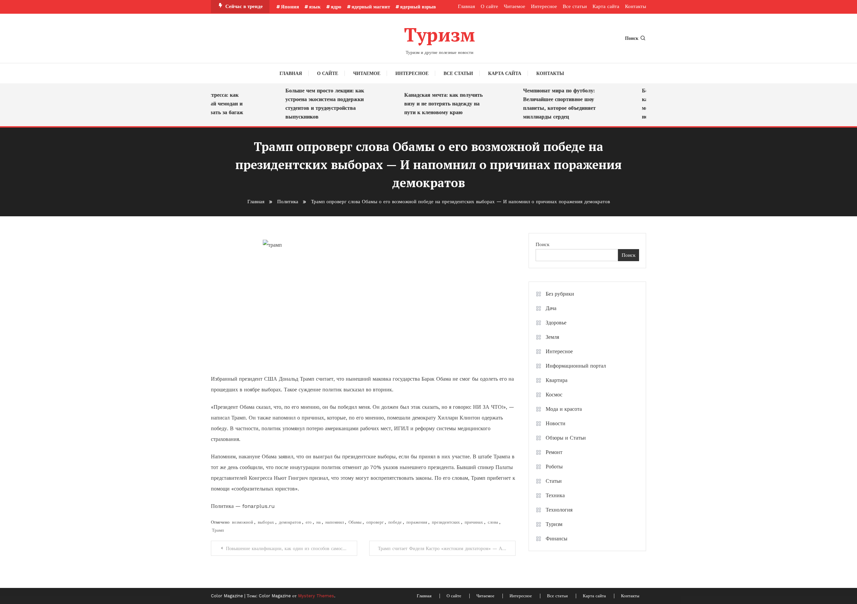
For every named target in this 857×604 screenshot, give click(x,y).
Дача (551, 308)
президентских (446, 522)
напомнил (334, 522)
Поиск (631, 38)
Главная (466, 6)
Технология (559, 510)
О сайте (489, 6)
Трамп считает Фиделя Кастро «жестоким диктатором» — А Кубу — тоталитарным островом (447, 548)
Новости (555, 423)
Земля (552, 337)
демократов (290, 522)
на (318, 522)
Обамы (355, 522)
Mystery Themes (316, 595)
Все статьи (575, 6)
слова (493, 522)
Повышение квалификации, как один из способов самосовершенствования (291, 548)
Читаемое (514, 6)
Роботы (554, 466)
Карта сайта (606, 6)
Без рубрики (560, 294)
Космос (554, 394)
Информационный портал (576, 366)
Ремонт (554, 452)
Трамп (218, 530)
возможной (242, 522)
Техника (555, 495)
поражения (416, 522)
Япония (290, 7)
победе (395, 522)
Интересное (544, 6)
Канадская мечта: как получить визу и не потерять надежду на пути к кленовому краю (436, 104)
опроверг (375, 522)
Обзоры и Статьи (566, 438)
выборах (266, 522)
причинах (474, 522)
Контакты (635, 6)
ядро (336, 7)
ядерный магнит (371, 7)
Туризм (439, 34)
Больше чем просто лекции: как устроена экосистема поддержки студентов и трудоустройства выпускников (318, 103)
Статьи (554, 481)
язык (315, 7)
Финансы (556, 538)
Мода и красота (564, 409)
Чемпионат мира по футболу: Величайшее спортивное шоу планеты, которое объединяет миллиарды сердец (552, 103)
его (309, 522)
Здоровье (556, 322)
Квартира (556, 380)
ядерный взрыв (418, 7)
